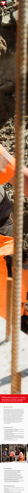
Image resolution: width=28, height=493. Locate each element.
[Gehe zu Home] (3, 3)
